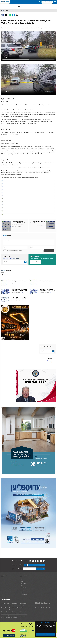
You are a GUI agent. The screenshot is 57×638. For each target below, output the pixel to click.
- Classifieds (22, 581)
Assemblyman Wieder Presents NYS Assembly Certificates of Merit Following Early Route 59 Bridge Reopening (14, 604)
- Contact (22, 592)
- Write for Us (23, 587)
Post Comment (49, 250)
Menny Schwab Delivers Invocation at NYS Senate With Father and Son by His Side (19, 223)
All (2, 274)
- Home (21, 579)
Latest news (8, 274)
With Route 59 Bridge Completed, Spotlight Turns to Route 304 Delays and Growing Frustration (47, 290)
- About (21, 585)
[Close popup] (54, 622)
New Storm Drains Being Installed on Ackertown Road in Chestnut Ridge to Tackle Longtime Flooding (19, 290)
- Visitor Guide (23, 583)
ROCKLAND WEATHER (22, 6)
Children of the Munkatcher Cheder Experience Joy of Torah (37, 222)
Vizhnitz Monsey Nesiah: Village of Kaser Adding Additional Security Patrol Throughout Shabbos (47, 281)
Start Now (36, 261)
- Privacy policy (23, 594)
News (7, 10)
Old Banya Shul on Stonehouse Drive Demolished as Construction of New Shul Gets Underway (19, 298)
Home (2, 10)
